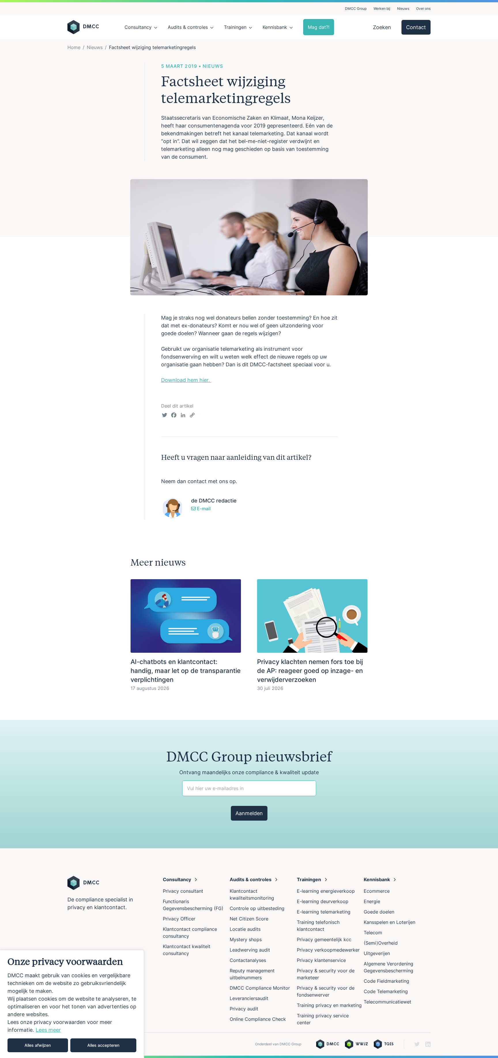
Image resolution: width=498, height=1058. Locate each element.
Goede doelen (379, 912)
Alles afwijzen (37, 1045)
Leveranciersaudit (249, 998)
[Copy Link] (192, 416)
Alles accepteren (103, 1045)
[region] (72, 1004)
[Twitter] (164, 416)
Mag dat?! (318, 27)
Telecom (373, 932)
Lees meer (48, 1030)
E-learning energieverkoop (327, 891)
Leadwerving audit (250, 950)
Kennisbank (275, 27)
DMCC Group (356, 8)
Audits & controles (188, 27)
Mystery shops (246, 939)
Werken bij (381, 8)
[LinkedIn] (183, 416)
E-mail (203, 508)
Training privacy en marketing (329, 1005)
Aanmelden (249, 813)
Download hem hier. (186, 380)
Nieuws (403, 8)
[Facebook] (173, 416)
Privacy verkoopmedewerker (329, 950)
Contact (416, 27)
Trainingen (235, 27)
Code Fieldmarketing (386, 981)
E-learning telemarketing (323, 912)
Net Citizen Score (249, 919)
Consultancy (138, 27)
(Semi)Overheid (381, 943)
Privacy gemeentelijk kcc (324, 939)
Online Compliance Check (258, 1019)
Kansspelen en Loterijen (389, 922)
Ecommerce (377, 891)
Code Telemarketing (386, 991)
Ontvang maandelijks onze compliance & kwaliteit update (249, 772)
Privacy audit (244, 1009)
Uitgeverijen (377, 953)
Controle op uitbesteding (257, 908)
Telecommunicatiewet (387, 1002)
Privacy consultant (183, 891)
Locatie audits (245, 929)
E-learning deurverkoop (322, 901)
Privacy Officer (179, 919)
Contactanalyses (248, 960)
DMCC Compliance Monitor (260, 988)
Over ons (423, 8)
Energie (372, 901)
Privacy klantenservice (321, 960)
